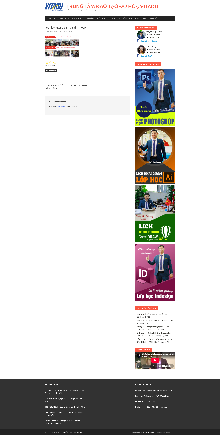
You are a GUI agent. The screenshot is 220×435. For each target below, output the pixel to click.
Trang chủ (51, 18)
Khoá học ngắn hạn (96, 18)
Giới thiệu (64, 18)
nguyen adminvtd (68, 31)
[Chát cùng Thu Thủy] (141, 49)
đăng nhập (60, 106)
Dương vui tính (149, 401)
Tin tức (114, 18)
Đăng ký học (141, 18)
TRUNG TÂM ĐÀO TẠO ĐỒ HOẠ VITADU (112, 6)
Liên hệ (153, 18)
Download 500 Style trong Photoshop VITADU (155, 320)
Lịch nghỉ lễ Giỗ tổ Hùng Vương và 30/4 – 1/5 (154, 314)
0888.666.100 (155, 52)
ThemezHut (171, 432)
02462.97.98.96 (167, 390)
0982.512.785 (155, 34)
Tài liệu (126, 18)
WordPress (149, 432)
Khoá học (76, 18)
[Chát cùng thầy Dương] (141, 34)
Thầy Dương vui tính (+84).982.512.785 (154, 396)
